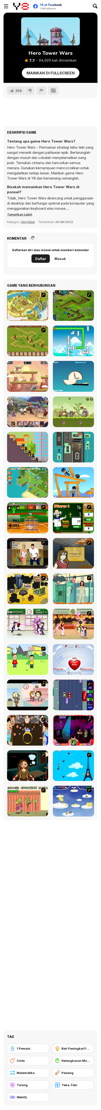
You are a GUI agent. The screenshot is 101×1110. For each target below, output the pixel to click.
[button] (19, 214)
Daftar (40, 259)
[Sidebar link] (6, 6)
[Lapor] (41, 90)
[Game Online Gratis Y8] (21, 6)
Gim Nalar (28, 222)
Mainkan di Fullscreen (51, 73)
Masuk (60, 259)
